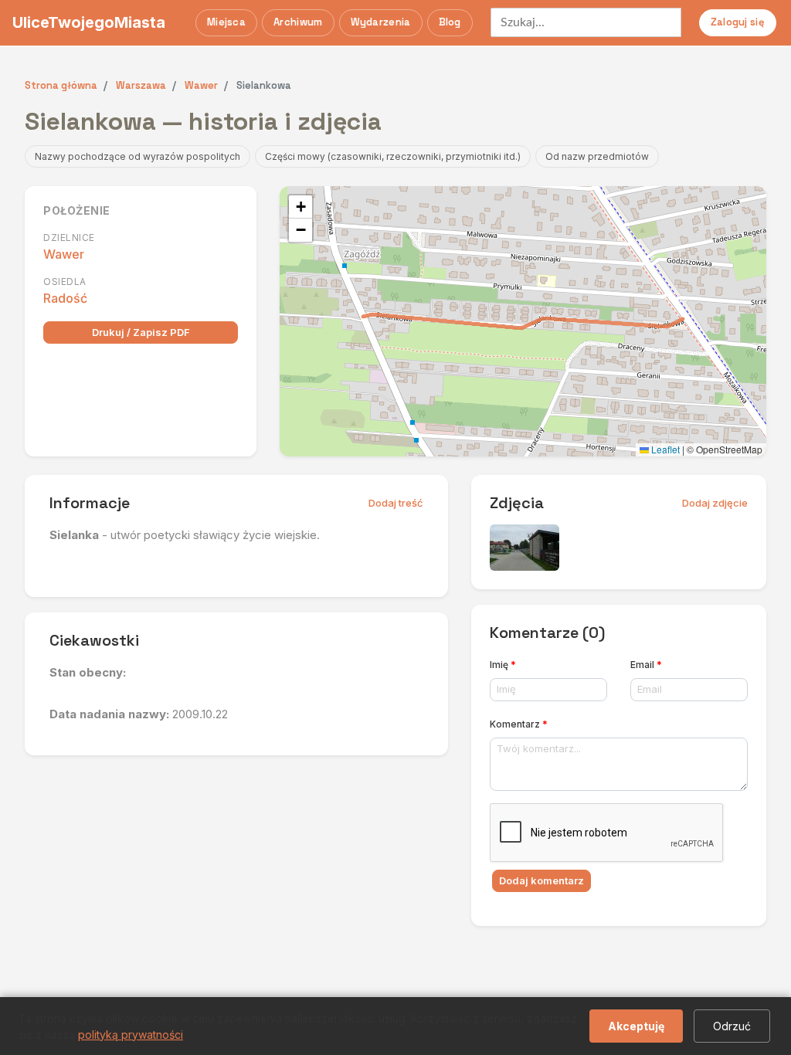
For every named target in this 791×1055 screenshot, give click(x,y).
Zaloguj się (738, 22)
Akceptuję (636, 1026)
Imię (503, 664)
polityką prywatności (130, 1034)
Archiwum (297, 22)
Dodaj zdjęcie (715, 503)
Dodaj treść (395, 503)
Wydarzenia (381, 22)
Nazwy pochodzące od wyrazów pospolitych (137, 156)
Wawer (63, 254)
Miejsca (226, 22)
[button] (300, 207)
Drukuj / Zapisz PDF (141, 332)
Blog (450, 22)
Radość (65, 298)
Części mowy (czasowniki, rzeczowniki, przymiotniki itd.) (393, 156)
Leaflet (664, 449)
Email (646, 664)
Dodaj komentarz (541, 880)
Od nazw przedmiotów (597, 156)
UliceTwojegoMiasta (88, 22)
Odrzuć (732, 1026)
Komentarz (519, 724)
